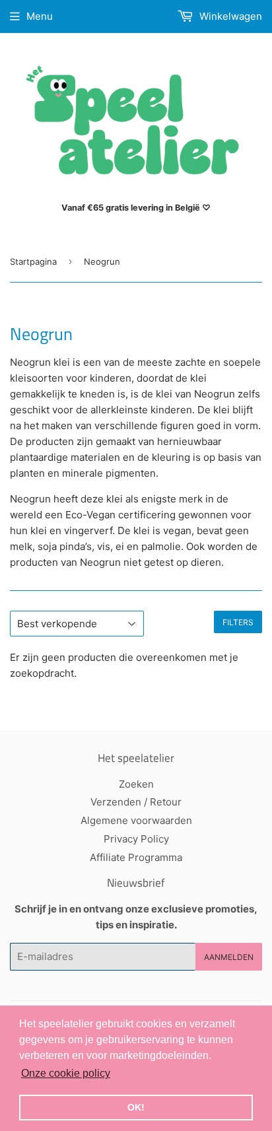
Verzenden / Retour (136, 802)
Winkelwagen (229, 16)
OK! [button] (136, 1107)
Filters (238, 622)
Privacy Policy (136, 839)
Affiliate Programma (136, 857)
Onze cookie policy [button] (65, 1073)
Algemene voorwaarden (136, 820)
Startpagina (33, 261)
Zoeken (136, 784)
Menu (39, 16)
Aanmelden (229, 957)
